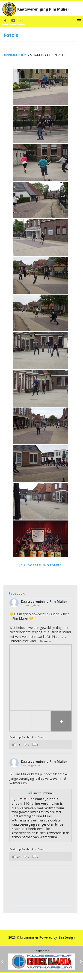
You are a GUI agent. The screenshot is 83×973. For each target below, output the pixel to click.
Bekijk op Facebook (21, 737)
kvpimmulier (15, 55)
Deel (41, 737)
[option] (41, 961)
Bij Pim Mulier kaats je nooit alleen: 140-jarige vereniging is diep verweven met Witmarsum (39, 778)
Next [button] (80, 961)
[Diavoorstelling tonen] (40, 565)
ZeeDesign (67, 937)
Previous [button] (2, 961)
